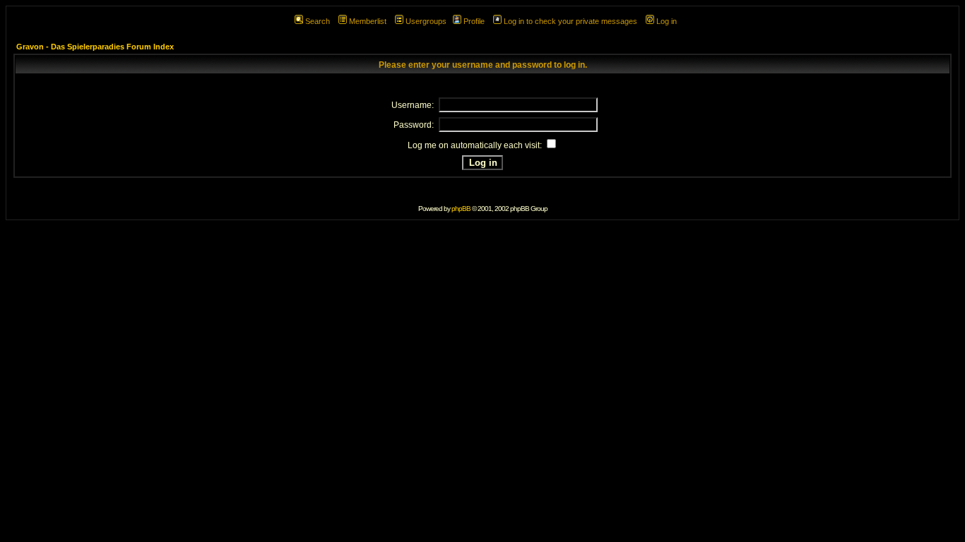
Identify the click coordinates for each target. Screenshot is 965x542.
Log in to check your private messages (570, 21)
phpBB (460, 208)
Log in (666, 21)
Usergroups (425, 21)
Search (317, 21)
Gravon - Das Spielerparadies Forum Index (95, 46)
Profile (474, 21)
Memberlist (367, 21)
